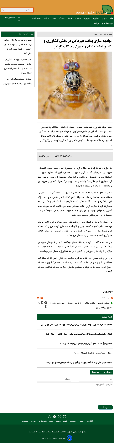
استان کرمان (103, 303)
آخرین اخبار (23, 34)
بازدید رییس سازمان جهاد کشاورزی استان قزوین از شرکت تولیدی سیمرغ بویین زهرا (78, 362)
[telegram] (54, 416)
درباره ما (96, 23)
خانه (111, 18)
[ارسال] (41, 298)
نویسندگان (25, 421)
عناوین (104, 18)
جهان (55, 18)
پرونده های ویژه (107, 23)
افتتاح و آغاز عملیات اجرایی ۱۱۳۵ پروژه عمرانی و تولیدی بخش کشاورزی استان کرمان (78, 334)
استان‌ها (47, 18)
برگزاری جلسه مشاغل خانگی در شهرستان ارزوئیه (93, 353)
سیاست (78, 18)
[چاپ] (38, 298)
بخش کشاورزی (88, 303)
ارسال (105, 407)
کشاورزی (96, 18)
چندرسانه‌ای (36, 18)
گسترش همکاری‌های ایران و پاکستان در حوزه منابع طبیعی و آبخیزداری (17, 83)
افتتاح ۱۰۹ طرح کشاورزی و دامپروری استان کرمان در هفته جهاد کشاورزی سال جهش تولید (76, 324)
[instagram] (64, 416)
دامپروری (87, 18)
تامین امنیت (73, 303)
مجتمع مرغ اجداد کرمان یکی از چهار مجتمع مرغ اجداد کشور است (86, 343)
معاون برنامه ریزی (104, 307)
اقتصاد (70, 18)
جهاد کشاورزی (58, 303)
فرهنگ (62, 18)
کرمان (95, 34)
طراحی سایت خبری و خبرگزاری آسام (54, 438)
